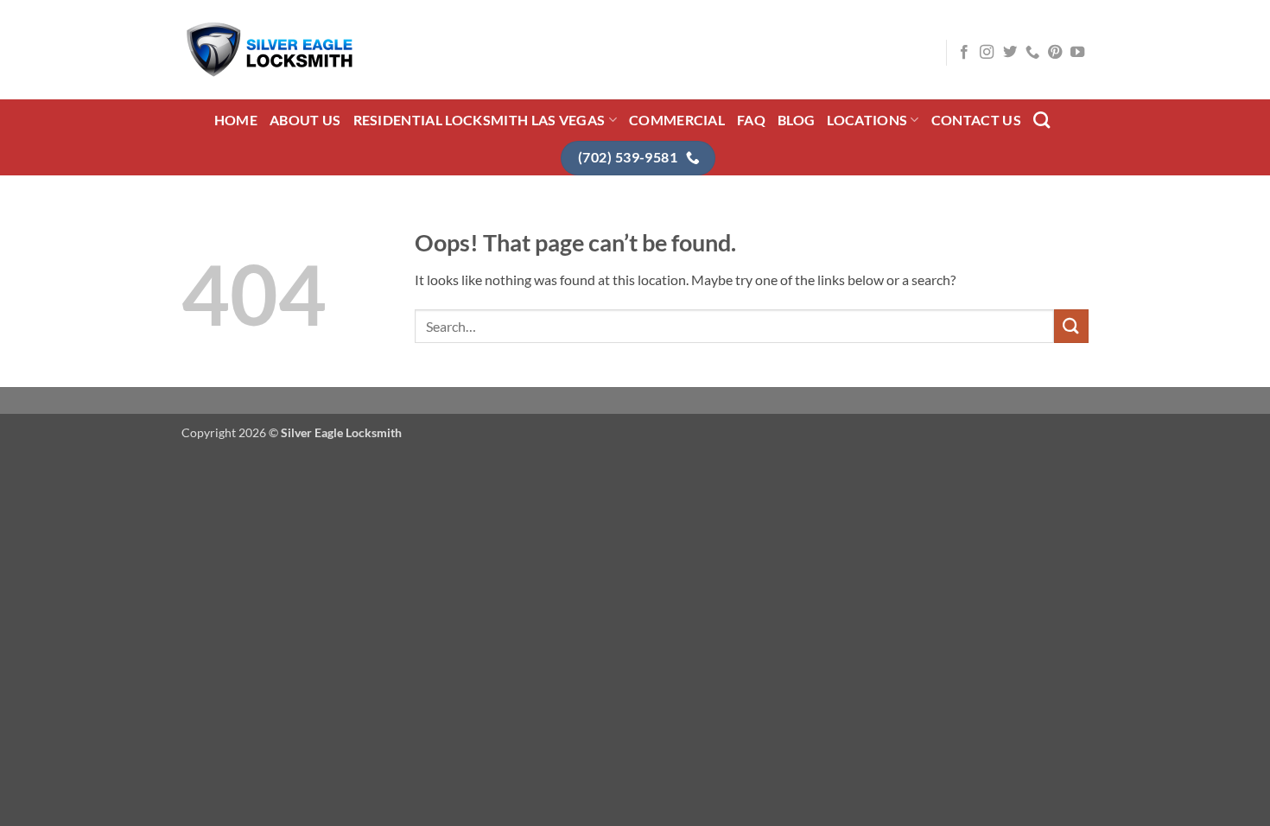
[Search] (1041, 119)
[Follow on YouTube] (1077, 52)
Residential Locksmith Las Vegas (479, 119)
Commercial (677, 119)
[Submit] (1071, 326)
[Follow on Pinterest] (1055, 52)
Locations (867, 119)
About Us (305, 119)
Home (235, 119)
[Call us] (1032, 52)
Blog (796, 119)
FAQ (751, 119)
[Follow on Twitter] (1010, 52)
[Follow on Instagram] (987, 52)
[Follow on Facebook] (964, 52)
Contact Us (976, 119)
